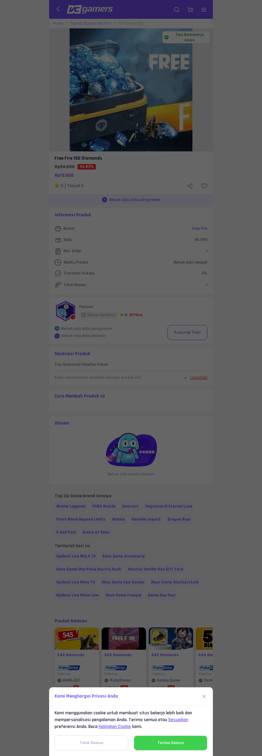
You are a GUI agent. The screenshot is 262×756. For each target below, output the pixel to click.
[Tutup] (204, 696)
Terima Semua (171, 742)
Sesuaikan (178, 720)
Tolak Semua (91, 742)
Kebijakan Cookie (115, 727)
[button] (131, 378)
